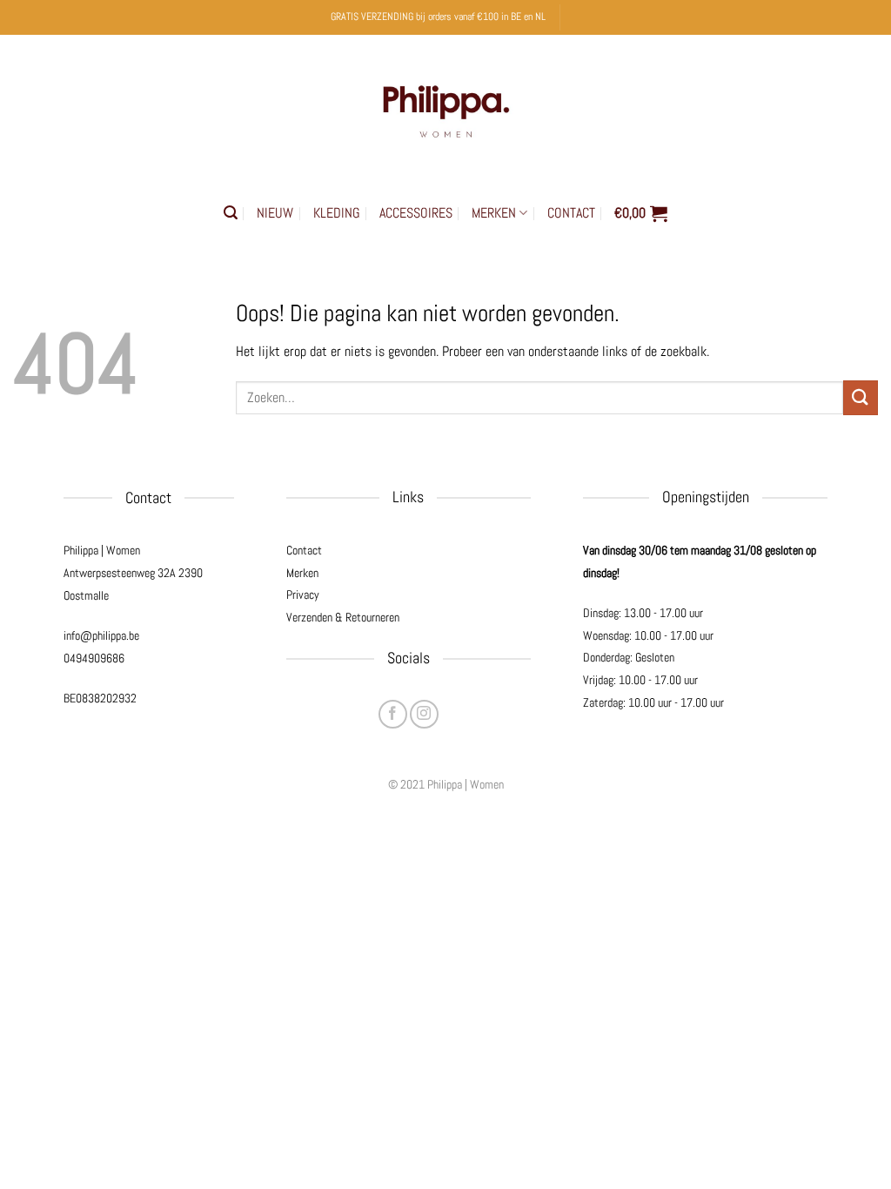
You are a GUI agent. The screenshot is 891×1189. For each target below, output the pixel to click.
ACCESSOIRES (415, 213)
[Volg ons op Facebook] (393, 714)
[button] (231, 213)
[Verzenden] (860, 397)
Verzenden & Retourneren (342, 617)
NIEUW (275, 213)
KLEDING (336, 213)
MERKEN (494, 213)
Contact (304, 550)
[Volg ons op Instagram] (424, 714)
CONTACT (571, 213)
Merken (302, 573)
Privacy (302, 594)
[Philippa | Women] (445, 107)
